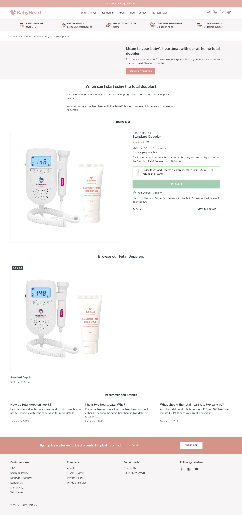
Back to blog (123, 121)
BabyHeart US (29, 505)
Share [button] (139, 209)
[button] (208, 11)
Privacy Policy (75, 478)
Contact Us (16, 482)
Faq (21, 36)
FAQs (13, 468)
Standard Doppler (21, 377)
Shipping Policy (19, 473)
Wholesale (16, 492)
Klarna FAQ (16, 487)
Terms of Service (77, 482)
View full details (207, 209)
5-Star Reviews (75, 473)
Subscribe (191, 445)
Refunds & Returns (21, 478)
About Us (72, 468)
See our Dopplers (141, 71)
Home (13, 36)
